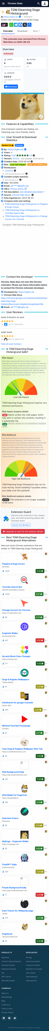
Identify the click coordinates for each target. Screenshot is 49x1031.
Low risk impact (18, 164)
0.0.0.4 (16, 158)
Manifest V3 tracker (34, 969)
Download (22, 31)
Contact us (6, 1005)
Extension (28, 17)
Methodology (7, 997)
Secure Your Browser (20, 525)
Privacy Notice (7, 1012)
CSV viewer (30, 973)
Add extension (31, 977)
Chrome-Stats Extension (11, 961)
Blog (3, 1001)
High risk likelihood (37, 164)
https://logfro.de (11, 17)
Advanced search (33, 961)
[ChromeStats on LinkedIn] (4, 1018)
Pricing (29, 957)
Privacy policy (17, 189)
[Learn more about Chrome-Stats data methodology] (32, 195)
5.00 (21, 155)
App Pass (5, 957)
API (3, 973)
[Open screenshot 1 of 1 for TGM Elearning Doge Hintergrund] (22, 106)
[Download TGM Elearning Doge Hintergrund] (13, 80)
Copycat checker (33, 965)
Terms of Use (7, 1009)
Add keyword (31, 981)
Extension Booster (9, 969)
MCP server (6, 977)
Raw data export (8, 981)
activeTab (9, 171)
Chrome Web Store (21, 195)
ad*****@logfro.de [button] (20, 186)
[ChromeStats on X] (15, 1018)
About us (5, 993)
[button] (3, 3)
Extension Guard (8, 965)
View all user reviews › (11, 344)
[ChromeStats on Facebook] (9, 1018)
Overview (8, 31)
